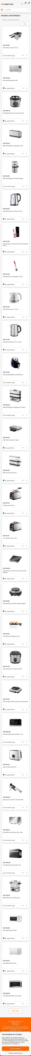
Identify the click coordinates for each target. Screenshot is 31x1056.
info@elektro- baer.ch (15, 1030)
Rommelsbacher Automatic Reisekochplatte (14, 603)
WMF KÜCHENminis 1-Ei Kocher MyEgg (13, 178)
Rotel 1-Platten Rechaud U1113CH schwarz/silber (15, 701)
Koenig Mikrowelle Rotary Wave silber (13, 832)
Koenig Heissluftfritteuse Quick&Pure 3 (13, 374)
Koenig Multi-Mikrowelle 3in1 (10, 80)
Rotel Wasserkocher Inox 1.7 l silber (12, 342)
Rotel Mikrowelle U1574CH (10, 930)
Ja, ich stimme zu (15, 1048)
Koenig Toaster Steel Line (9, 767)
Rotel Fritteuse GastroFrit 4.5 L (11, 47)
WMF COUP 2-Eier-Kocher (10, 472)
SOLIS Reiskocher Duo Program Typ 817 (13, 113)
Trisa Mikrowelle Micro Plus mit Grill (12, 995)
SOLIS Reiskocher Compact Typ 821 (12, 669)
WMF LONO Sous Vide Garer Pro (11, 897)
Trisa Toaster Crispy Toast (10, 538)
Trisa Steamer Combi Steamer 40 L (12, 865)
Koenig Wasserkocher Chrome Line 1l (12, 211)
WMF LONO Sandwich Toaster (11, 440)
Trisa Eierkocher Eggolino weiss (11, 636)
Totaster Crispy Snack (8, 505)
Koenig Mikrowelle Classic (10, 963)
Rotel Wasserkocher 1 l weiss (10, 309)
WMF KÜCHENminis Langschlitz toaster (13, 145)
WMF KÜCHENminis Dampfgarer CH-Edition (14, 407)
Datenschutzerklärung (15, 1053)
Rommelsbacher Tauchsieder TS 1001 (13, 276)
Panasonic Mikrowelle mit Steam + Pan (13, 734)
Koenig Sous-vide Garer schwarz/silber (13, 799)
